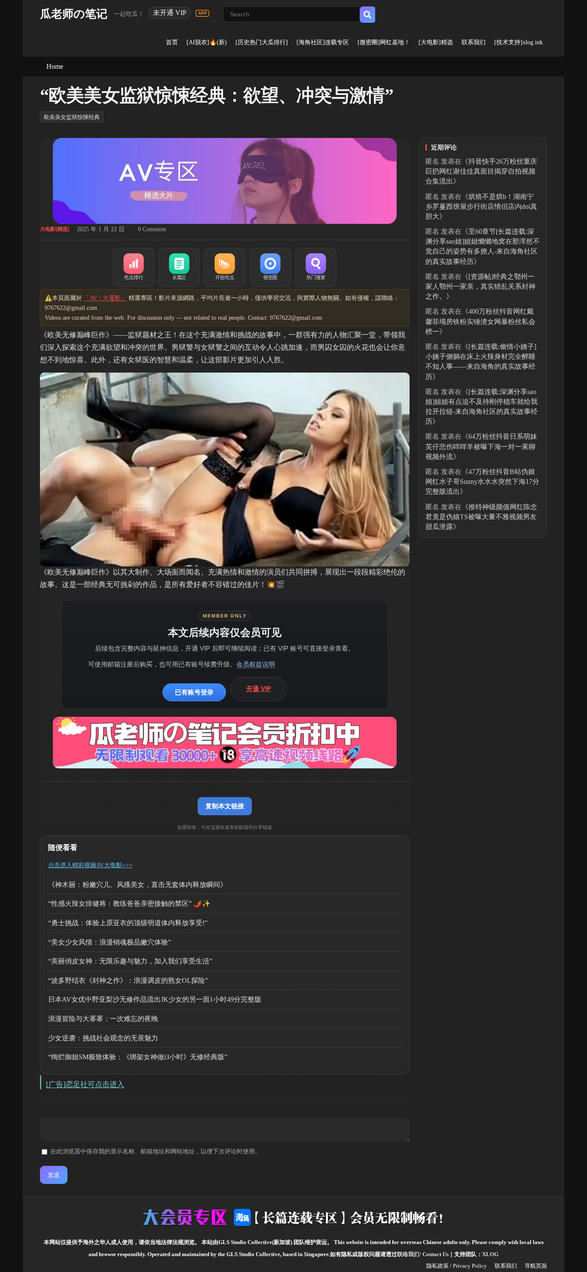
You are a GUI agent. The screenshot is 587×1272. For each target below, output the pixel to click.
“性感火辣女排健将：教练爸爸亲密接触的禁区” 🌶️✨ (129, 903)
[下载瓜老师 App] (202, 13)
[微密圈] (270, 267)
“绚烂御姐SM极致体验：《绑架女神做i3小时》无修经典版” (137, 1057)
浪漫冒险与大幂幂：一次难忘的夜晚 (103, 1018)
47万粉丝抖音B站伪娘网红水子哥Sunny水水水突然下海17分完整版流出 (482, 481)
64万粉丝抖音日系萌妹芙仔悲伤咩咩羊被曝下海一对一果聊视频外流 (481, 446)
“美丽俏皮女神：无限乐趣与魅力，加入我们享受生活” (130, 961)
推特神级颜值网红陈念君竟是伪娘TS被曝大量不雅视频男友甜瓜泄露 (481, 516)
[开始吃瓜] (224, 267)
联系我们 (474, 42)
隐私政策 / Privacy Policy (456, 1266)
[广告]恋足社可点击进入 (85, 1084)
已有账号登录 (194, 692)
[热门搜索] (315, 267)
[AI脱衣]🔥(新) (206, 42)
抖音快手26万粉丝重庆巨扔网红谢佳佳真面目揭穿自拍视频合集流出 (481, 171)
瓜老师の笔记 (73, 14)
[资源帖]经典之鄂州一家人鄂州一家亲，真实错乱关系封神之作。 (480, 286)
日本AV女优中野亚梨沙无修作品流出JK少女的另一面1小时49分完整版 (154, 999)
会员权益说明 (255, 664)
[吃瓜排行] (133, 267)
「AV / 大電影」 (105, 298)
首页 (172, 42)
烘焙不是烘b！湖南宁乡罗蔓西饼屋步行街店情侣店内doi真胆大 (481, 206)
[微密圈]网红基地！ (384, 42)
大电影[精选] (54, 229)
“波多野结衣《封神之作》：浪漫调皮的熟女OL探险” (128, 980)
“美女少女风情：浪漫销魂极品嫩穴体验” (109, 942)
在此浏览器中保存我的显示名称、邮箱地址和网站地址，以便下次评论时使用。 (155, 1151)
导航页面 (536, 1266)
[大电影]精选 (436, 42)
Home (54, 66)
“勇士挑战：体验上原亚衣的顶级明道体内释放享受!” (128, 922)
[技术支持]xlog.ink (518, 42)
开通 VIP (258, 688)
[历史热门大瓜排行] (261, 42)
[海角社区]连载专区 (323, 42)
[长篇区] (179, 267)
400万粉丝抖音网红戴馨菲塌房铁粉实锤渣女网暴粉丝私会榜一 (480, 321)
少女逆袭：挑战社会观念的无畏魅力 (103, 1038)
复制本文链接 (224, 806)
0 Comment (152, 229)
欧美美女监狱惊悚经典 (72, 117)
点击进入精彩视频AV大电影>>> (90, 865)
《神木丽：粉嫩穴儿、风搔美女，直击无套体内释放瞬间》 (137, 884)
